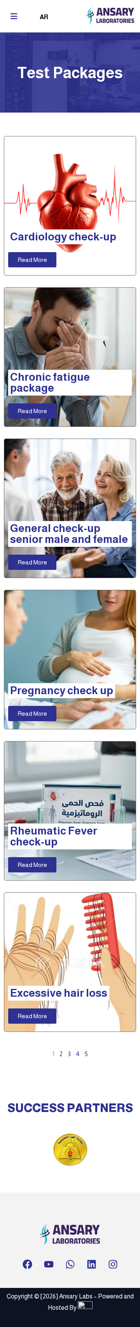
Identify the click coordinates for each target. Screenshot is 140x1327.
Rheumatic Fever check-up (53, 836)
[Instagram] (112, 1264)
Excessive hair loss (58, 993)
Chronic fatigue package (50, 382)
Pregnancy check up (61, 690)
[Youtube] (48, 1264)
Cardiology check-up (63, 237)
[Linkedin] (91, 1264)
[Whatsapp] (70, 1264)
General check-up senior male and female (69, 533)
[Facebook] (27, 1264)
